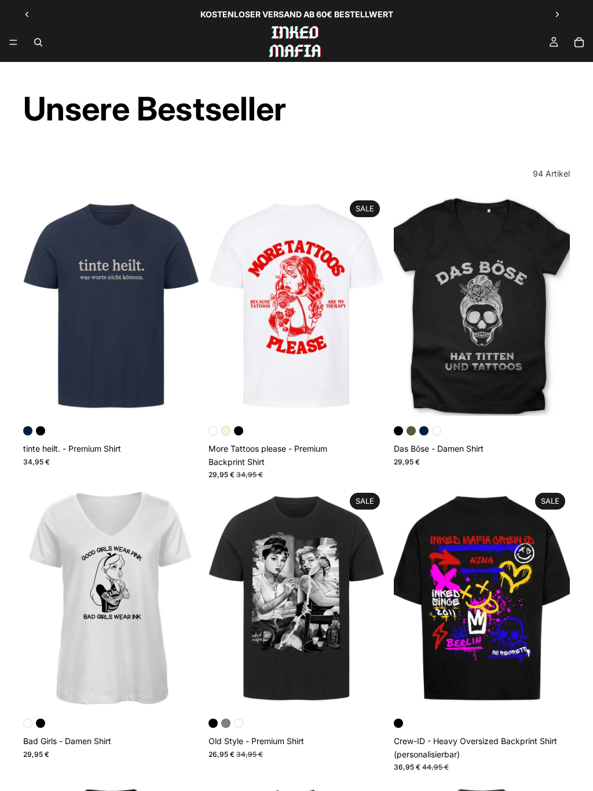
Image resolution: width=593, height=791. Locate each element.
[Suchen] (38, 42)
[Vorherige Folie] (27, 14)
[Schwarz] (40, 430)
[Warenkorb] (579, 42)
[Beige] (225, 430)
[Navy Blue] (27, 430)
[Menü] (13, 42)
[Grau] (225, 723)
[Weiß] (213, 430)
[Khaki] (411, 430)
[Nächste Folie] (557, 14)
